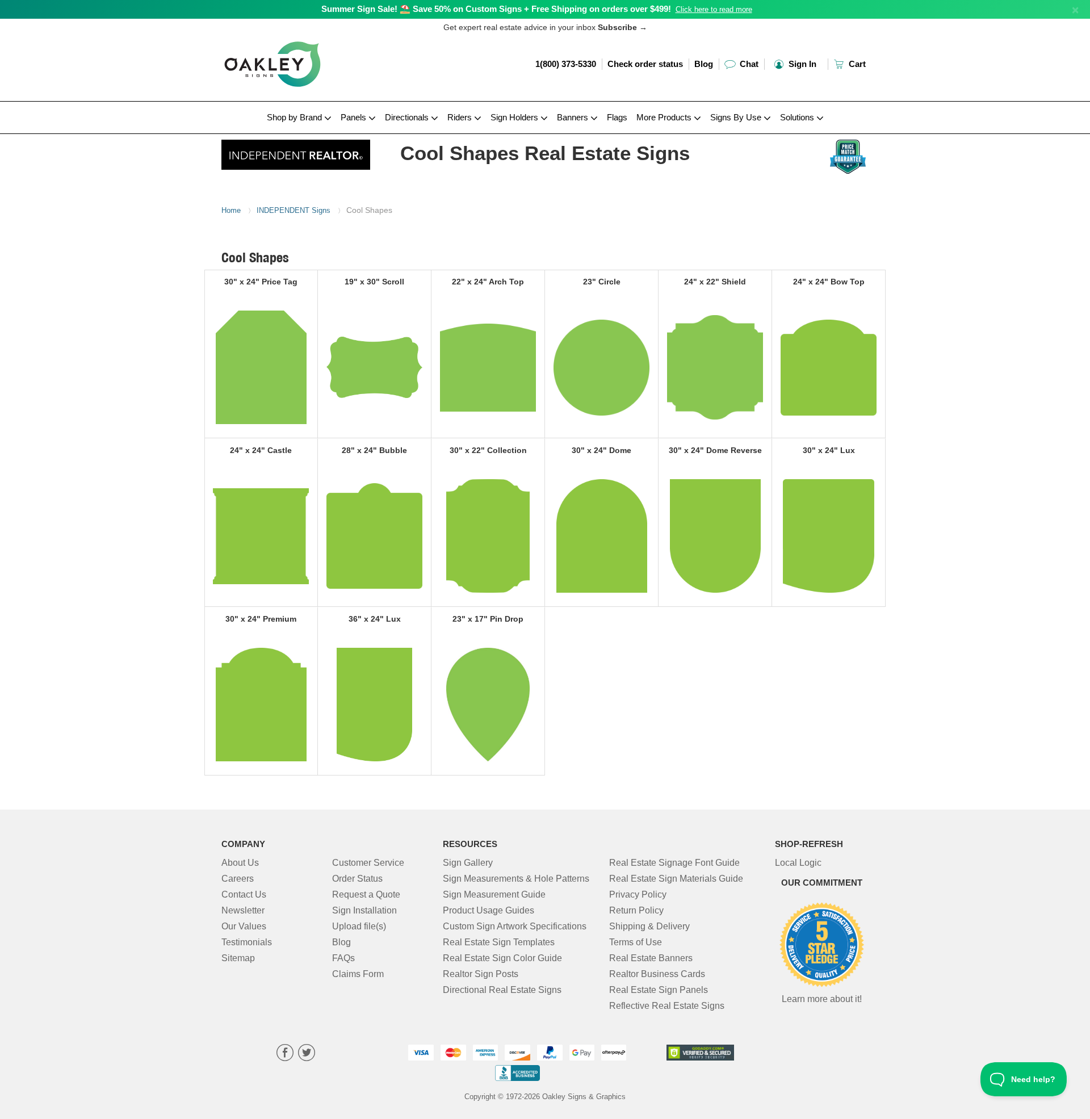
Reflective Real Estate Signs (666, 1006)
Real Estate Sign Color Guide (502, 958)
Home (231, 210)
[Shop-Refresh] (296, 152)
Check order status (645, 64)
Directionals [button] (408, 117)
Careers (237, 878)
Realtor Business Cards (657, 974)
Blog (703, 64)
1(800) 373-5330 (565, 64)
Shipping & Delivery (649, 926)
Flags (617, 117)
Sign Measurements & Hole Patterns (516, 878)
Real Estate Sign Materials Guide (676, 878)
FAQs (343, 958)
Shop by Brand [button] (295, 117)
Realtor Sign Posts (480, 974)
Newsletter (243, 910)
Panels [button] (354, 117)
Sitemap (238, 958)
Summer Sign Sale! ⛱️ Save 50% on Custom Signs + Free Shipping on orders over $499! (496, 9)
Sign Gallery (468, 862)
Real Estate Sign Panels (658, 990)
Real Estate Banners (651, 958)
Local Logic (798, 862)
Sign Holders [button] (515, 117)
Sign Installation (364, 910)
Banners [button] (573, 117)
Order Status (357, 878)
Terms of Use (635, 942)
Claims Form (358, 974)
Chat (747, 64)
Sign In (801, 64)
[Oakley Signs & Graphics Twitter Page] (306, 1053)
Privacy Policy (637, 894)
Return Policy (636, 910)
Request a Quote (366, 894)
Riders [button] (460, 117)
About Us (240, 862)
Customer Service (368, 862)
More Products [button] (665, 117)
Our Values (243, 926)
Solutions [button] (798, 117)
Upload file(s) (359, 926)
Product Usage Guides (488, 910)
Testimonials (246, 942)
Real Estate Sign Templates (499, 942)
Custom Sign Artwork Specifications (514, 926)
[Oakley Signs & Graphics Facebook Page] (285, 1053)
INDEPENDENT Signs (293, 210)
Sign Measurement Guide (494, 894)
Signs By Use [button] (737, 117)
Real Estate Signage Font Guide (674, 862)
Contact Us (243, 894)
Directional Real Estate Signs (502, 990)
